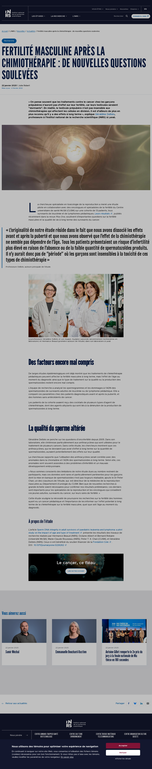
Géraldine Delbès (105, 114)
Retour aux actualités (16, 703)
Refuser (123, 753)
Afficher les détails (123, 759)
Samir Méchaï (12, 651)
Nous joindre (111, 9)
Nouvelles (124, 9)
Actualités (31, 31)
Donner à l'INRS (139, 16)
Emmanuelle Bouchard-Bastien (71, 651)
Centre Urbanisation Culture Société (135, 735)
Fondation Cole (101, 542)
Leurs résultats (102, 214)
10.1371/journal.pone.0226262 (49, 545)
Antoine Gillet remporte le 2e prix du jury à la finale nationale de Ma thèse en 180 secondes (124, 655)
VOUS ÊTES (96, 9)
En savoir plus (67, 757)
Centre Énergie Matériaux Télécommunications (106, 735)
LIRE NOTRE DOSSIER (76, 571)
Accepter (123, 746)
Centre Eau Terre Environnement (76, 735)
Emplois (134, 9)
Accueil (5, 31)
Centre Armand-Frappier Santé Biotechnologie (46, 735)
